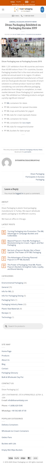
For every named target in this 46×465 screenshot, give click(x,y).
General (12, 22)
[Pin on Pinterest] (30, 140)
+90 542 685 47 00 (18, 410)
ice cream (26, 123)
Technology (6, 317)
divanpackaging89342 (33, 34)
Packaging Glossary (10, 373)
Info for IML (6, 291)
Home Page (6, 351)
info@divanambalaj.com (18, 400)
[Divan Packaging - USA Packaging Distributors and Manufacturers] (23, 9)
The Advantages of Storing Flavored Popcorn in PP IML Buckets (22, 259)
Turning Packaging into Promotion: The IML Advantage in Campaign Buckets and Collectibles (25, 233)
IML (8, 103)
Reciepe (5, 313)
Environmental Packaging (12, 283)
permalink (27, 152)
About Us (5, 360)
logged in (19, 193)
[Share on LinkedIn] (35, 140)
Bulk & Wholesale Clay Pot (12, 377)
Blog (3, 364)
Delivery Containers (10, 425)
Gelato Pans (7, 437)
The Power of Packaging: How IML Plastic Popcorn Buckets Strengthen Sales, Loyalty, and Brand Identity (25, 267)
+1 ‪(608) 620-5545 (15, 405)
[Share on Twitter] (20, 140)
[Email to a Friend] (25, 140)
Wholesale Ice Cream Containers (15, 431)
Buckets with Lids (9, 443)
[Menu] (3, 9)
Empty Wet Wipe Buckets (12, 450)
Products (5, 355)
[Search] (42, 10)
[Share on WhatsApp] (10, 140)
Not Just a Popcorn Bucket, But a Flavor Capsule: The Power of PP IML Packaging (24, 251)
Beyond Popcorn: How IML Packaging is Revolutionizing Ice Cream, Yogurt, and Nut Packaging (25, 243)
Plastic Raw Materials (10, 308)
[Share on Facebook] (15, 140)
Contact (5, 368)
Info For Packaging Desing (12, 296)
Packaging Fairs (8, 300)
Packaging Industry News (26, 22)
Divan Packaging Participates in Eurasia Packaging (35, 177)
